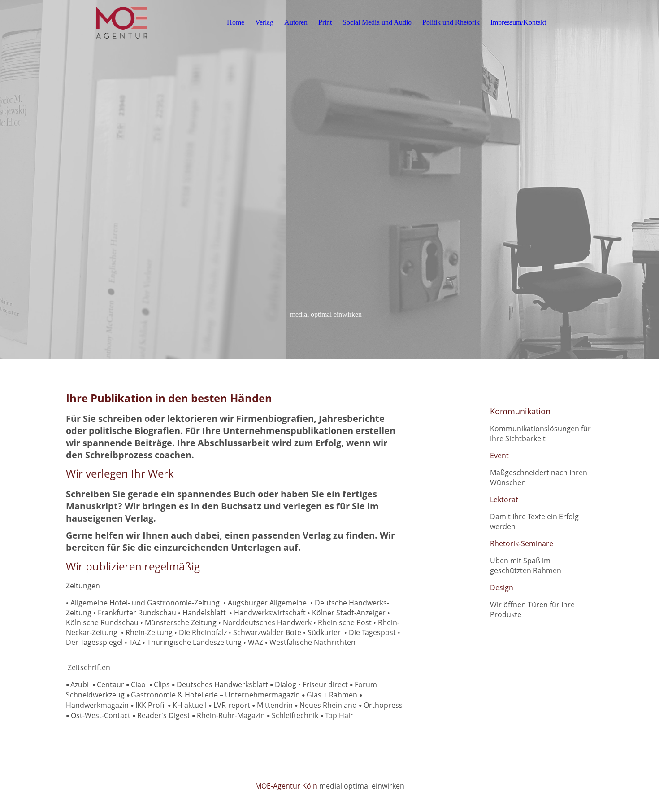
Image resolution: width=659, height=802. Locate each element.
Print (325, 22)
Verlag (264, 22)
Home (235, 22)
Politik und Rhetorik (451, 22)
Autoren (296, 22)
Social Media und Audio (377, 22)
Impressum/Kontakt (518, 22)
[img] (122, 22)
